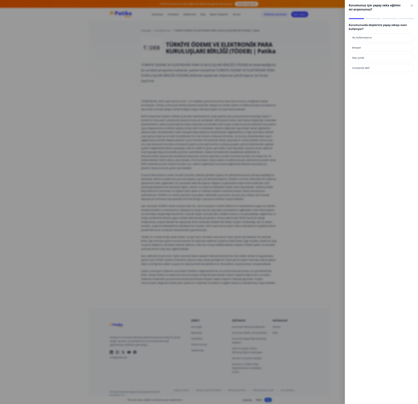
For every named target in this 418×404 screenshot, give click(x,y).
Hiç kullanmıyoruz (362, 37)
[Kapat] (412, 5)
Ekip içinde (358, 57)
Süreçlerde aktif (361, 67)
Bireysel (356, 47)
